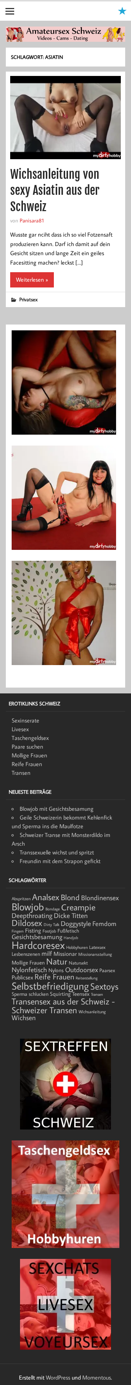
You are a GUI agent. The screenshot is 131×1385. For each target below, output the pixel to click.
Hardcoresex (38, 945)
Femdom (104, 923)
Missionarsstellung (95, 954)
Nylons (56, 970)
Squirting (60, 993)
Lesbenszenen (26, 954)
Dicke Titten (71, 915)
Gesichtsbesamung (37, 937)
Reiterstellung (87, 978)
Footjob (49, 931)
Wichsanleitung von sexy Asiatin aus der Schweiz (54, 190)
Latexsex (97, 947)
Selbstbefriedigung (50, 985)
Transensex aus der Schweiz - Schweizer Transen (63, 1005)
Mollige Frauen (29, 755)
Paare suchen (27, 746)
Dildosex (27, 922)
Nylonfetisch (29, 969)
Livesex (20, 729)
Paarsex (107, 970)
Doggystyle (76, 923)
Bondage (52, 908)
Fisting (33, 930)
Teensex (81, 993)
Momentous (96, 1377)
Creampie (78, 907)
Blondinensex (100, 897)
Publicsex (22, 977)
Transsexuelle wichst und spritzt (57, 852)
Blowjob (28, 906)
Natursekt (78, 963)
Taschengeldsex (30, 737)
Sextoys (104, 986)
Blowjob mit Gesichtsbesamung (57, 808)
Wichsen (24, 1017)
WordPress (58, 1377)
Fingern (18, 931)
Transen (21, 772)
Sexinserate (25, 720)
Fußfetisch (68, 930)
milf (46, 953)
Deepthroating (32, 915)
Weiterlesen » (32, 279)
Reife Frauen (27, 764)
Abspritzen (21, 898)
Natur (56, 961)
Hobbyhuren (77, 947)
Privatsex (28, 299)
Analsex (45, 897)
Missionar (65, 953)
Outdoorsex (81, 969)
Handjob (71, 937)
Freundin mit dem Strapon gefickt (60, 861)
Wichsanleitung (92, 1011)
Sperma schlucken (30, 994)
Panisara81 (32, 220)
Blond (70, 897)
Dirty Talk (51, 924)
